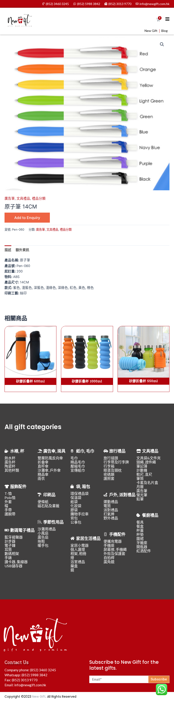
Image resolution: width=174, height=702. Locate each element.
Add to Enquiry (27, 217)
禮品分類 (39, 198)
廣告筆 (10, 198)
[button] (162, 44)
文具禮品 (23, 198)
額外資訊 (22, 250)
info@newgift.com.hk (30, 685)
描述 (8, 250)
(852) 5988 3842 (34, 675)
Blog (164, 31)
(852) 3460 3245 (43, 670)
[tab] (8, 249)
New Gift (151, 31)
